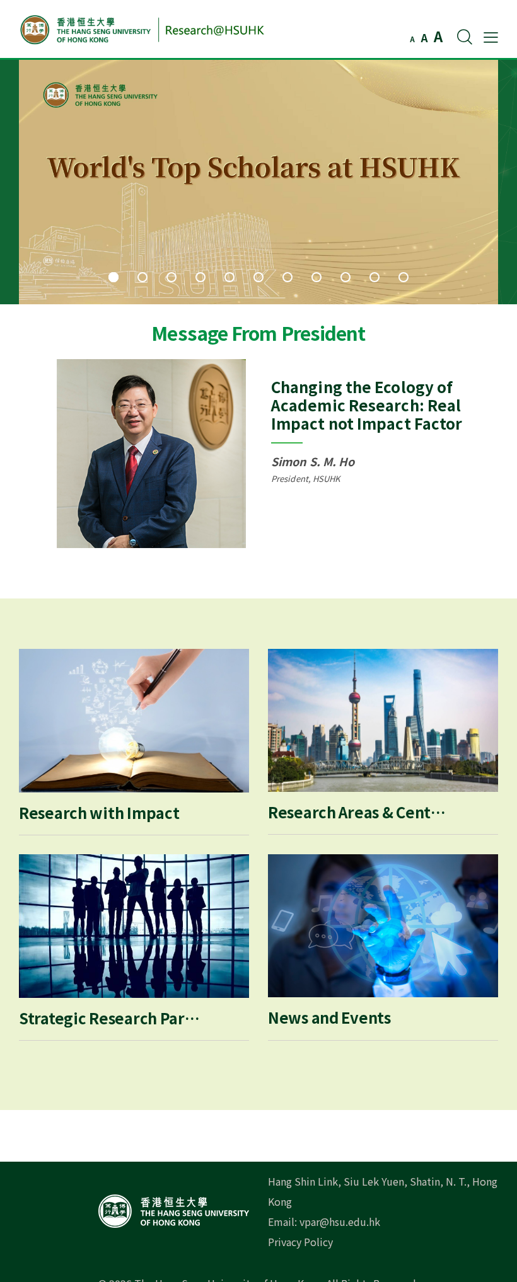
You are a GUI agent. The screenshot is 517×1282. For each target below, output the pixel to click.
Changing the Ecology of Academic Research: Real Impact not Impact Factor (366, 404)
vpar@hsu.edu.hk (339, 1221)
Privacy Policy (300, 1241)
